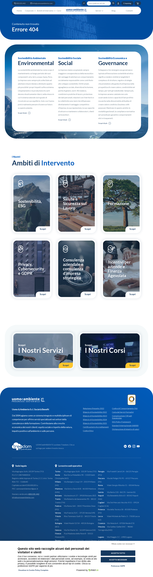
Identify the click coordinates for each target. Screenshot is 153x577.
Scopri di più (22, 113)
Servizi (98, 10)
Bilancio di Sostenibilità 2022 (95, 412)
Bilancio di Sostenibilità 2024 (95, 419)
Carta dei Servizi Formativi (123, 412)
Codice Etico (88, 431)
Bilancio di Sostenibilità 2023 (95, 416)
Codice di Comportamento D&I (125, 408)
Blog (113, 10)
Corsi (59, 10)
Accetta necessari (118, 560)
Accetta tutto (118, 553)
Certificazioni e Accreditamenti (96, 427)
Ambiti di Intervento (45, 10)
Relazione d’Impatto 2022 (93, 408)
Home (19, 10)
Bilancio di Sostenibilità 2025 (95, 423)
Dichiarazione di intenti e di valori (125, 429)
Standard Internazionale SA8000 (125, 425)
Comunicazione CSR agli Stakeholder (122, 417)
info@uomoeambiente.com (42, 3)
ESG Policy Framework (121, 422)
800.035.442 (21, 3)
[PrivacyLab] (93, 570)
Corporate (29, 10)
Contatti (129, 10)
